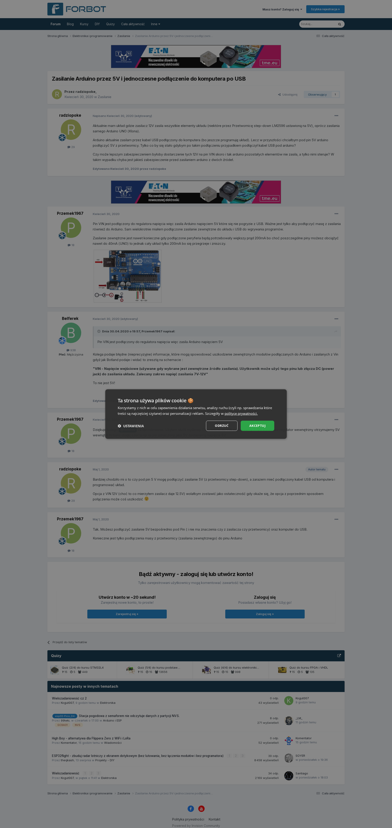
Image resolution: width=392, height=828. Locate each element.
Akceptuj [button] (257, 425)
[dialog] (196, 414)
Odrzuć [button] (221, 425)
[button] (131, 425)
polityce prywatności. (241, 413)
